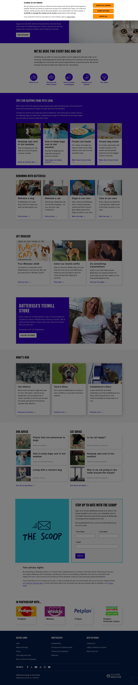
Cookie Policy (71, 17)
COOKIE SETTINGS (103, 11)
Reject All (103, 16)
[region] (69, 10)
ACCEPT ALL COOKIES (103, 5)
